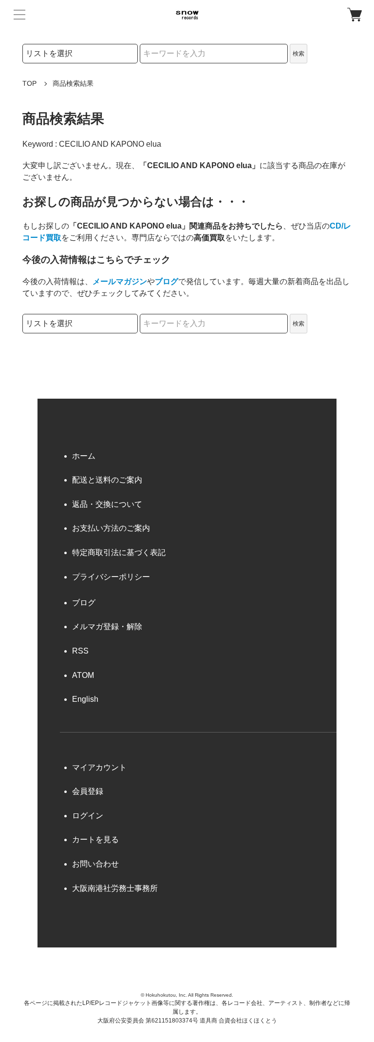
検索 (298, 53)
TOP (29, 83)
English (85, 699)
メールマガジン (120, 281)
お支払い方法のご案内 (111, 528)
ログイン (87, 815)
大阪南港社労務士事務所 (115, 888)
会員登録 (87, 791)
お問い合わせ (95, 864)
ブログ (166, 281)
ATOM (83, 675)
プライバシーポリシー (111, 577)
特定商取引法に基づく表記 (119, 552)
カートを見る (95, 839)
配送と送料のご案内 (107, 480)
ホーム (83, 456)
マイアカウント (99, 767)
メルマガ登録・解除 (107, 626)
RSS (80, 651)
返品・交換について (107, 504)
